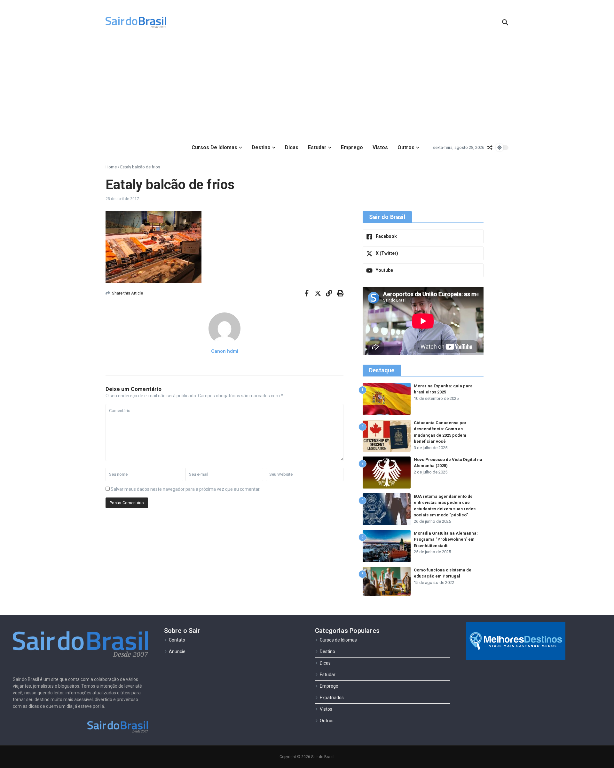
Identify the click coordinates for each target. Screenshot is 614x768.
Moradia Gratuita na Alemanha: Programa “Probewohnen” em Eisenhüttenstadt (446, 539)
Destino (261, 147)
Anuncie (177, 651)
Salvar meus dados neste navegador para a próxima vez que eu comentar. (185, 489)
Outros (406, 147)
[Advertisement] (307, 89)
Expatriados (332, 697)
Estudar (317, 147)
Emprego (352, 147)
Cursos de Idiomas (214, 147)
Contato (177, 640)
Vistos (380, 147)
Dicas (291, 147)
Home (111, 167)
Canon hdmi (224, 351)
